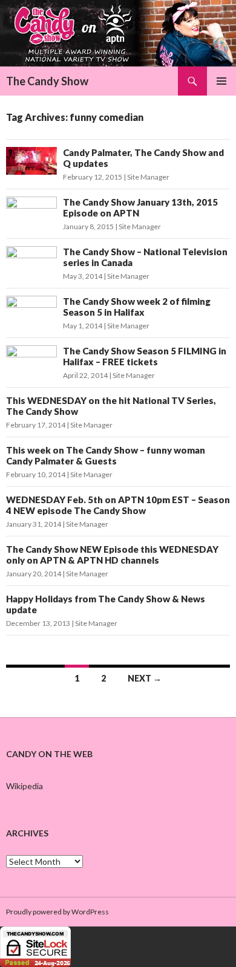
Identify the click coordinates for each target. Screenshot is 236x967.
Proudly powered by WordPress (57, 911)
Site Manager (148, 176)
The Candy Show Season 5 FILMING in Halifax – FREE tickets (144, 356)
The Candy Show (47, 81)
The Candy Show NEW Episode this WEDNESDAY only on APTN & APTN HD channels (112, 554)
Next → (145, 678)
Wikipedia (24, 786)
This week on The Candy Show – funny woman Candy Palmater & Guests (105, 455)
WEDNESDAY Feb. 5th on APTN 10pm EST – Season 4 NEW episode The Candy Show (118, 505)
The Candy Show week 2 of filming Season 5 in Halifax (137, 306)
